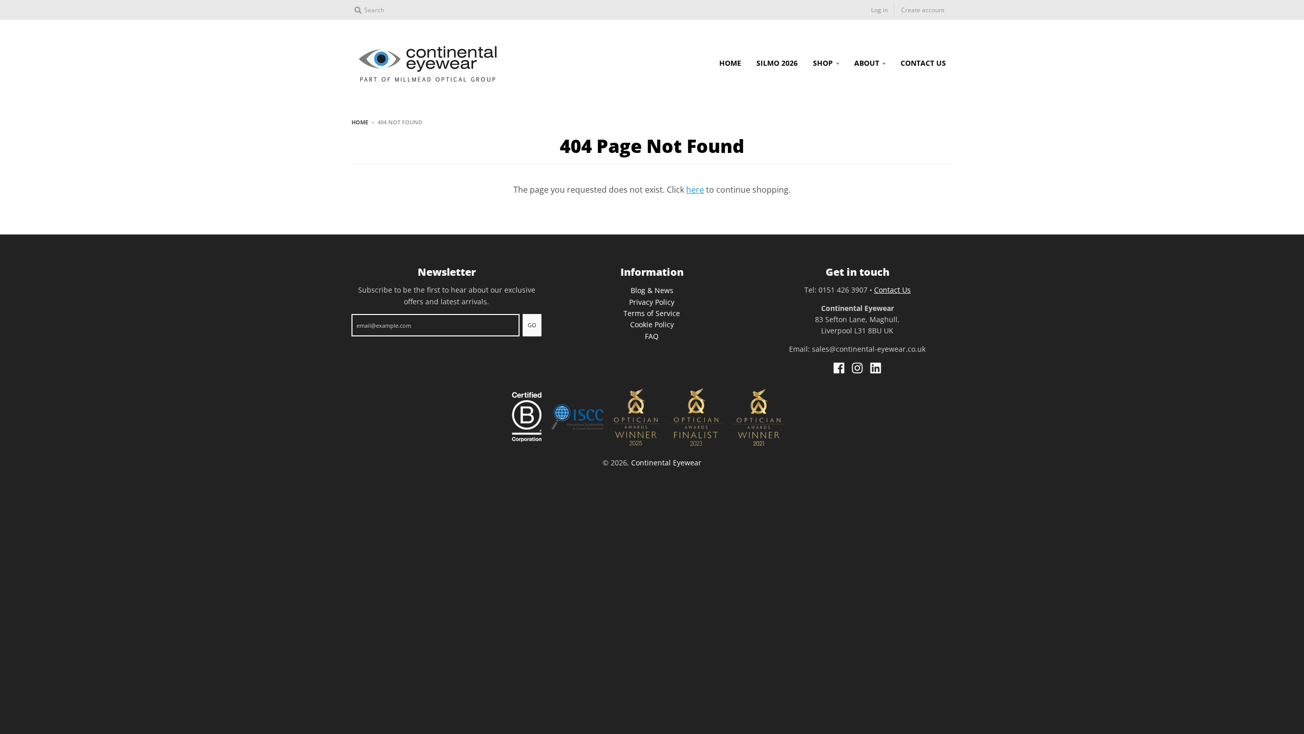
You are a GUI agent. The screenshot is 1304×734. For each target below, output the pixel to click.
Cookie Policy (652, 324)
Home (359, 122)
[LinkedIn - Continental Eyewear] (876, 368)
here (695, 189)
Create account (922, 10)
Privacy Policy (651, 302)
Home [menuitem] (730, 63)
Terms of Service (651, 313)
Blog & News (652, 290)
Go (532, 325)
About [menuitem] (866, 63)
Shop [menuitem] (823, 63)
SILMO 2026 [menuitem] (777, 63)
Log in (879, 10)
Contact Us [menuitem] (923, 63)
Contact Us (892, 290)
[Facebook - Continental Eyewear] (839, 368)
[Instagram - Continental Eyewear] (857, 368)
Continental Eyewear (666, 462)
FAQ (652, 336)
